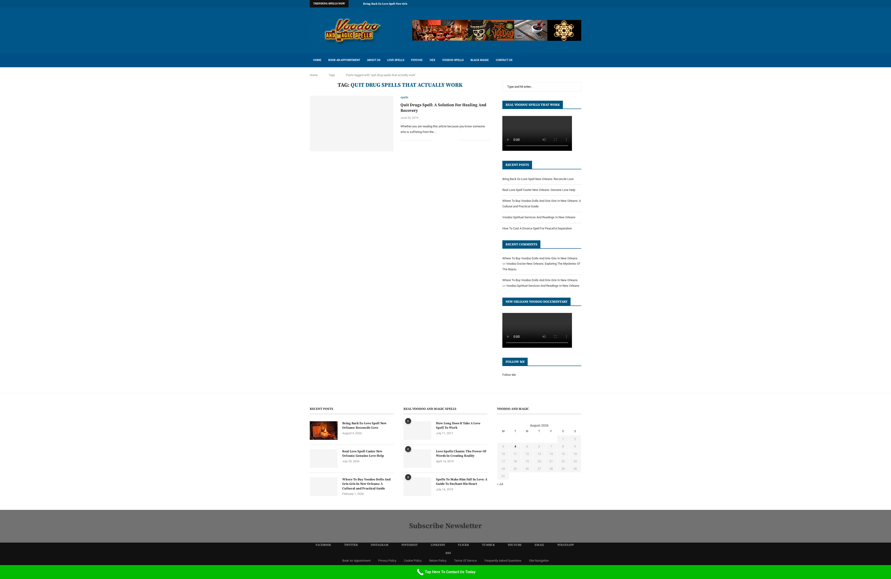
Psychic (417, 60)
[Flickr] (553, 3)
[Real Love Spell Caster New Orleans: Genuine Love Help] (324, 458)
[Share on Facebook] (441, 140)
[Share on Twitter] (446, 140)
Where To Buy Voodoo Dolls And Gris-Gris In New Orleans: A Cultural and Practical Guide (366, 484)
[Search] (579, 60)
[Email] (569, 3)
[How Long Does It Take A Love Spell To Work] (417, 430)
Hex (432, 60)
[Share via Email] (455, 140)
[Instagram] (537, 3)
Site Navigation (539, 560)
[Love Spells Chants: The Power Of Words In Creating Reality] (417, 458)
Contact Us (504, 60)
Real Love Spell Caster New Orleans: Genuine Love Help (538, 190)
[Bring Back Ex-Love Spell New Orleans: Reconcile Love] (324, 430)
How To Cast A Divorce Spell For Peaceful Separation (537, 228)
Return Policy (437, 560)
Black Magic (480, 60)
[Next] (358, 3)
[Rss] (580, 3)
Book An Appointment (344, 60)
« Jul (500, 484)
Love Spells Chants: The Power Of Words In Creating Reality (461, 453)
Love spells (395, 60)
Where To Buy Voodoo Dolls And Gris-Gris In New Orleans (540, 258)
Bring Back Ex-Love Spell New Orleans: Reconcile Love (398, 4)
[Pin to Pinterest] (450, 140)
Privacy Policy (387, 560)
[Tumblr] (559, 3)
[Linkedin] (548, 3)
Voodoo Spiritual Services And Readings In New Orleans (538, 217)
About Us (373, 60)
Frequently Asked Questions (502, 560)
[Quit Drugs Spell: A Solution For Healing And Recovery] (352, 123)
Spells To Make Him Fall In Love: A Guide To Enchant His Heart (461, 481)
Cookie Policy (413, 560)
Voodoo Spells (453, 60)
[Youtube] (564, 3)
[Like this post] (435, 140)
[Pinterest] (543, 3)
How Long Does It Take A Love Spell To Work (458, 425)
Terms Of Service (465, 560)
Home (317, 60)
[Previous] (352, 3)
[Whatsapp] (575, 3)
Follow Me (509, 374)
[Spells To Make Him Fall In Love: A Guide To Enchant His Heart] (417, 486)
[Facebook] (527, 3)
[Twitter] (532, 3)
